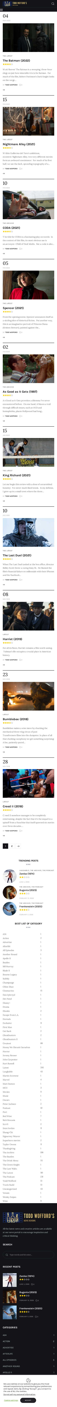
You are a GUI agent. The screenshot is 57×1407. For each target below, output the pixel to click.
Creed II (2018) (13, 806)
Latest (6, 634)
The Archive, (36, 870)
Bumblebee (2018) (15, 719)
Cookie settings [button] (11, 1400)
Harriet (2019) (12, 639)
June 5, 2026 (24, 882)
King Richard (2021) (17, 475)
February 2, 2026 (26, 915)
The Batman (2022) (16, 60)
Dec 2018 (6, 679)
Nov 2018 (6, 766)
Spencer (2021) (13, 308)
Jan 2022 (6, 435)
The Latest (7, 56)
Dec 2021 (6, 515)
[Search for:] (28, 1254)
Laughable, (24, 870)
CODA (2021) (11, 228)
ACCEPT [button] (28, 1400)
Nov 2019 (6, 599)
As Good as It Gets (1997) (20, 391)
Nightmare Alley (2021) (19, 144)
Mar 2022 (6, 21)
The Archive (8, 223)
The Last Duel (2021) (17, 555)
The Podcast (48, 870)
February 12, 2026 (26, 898)
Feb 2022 (6, 104)
